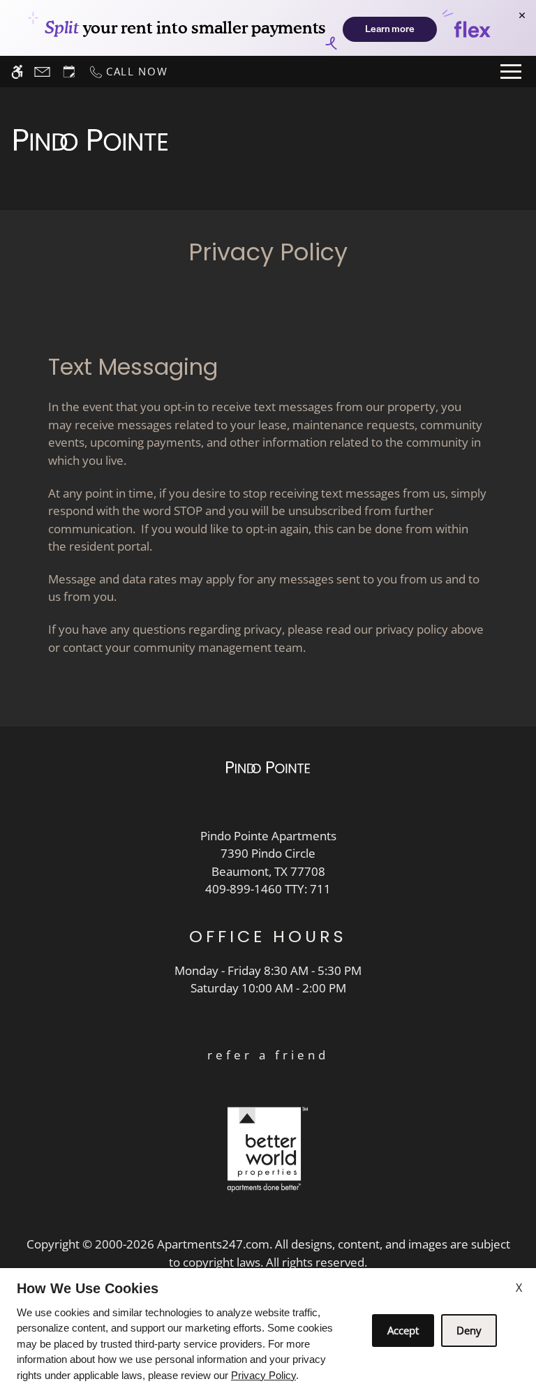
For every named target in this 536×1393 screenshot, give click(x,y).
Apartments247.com (213, 1244)
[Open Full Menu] (511, 71)
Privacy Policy (263, 1375)
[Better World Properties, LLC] (268, 1148)
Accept (403, 1330)
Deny (469, 1330)
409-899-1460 (268, 889)
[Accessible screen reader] (17, 71)
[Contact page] (42, 71)
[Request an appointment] (69, 71)
